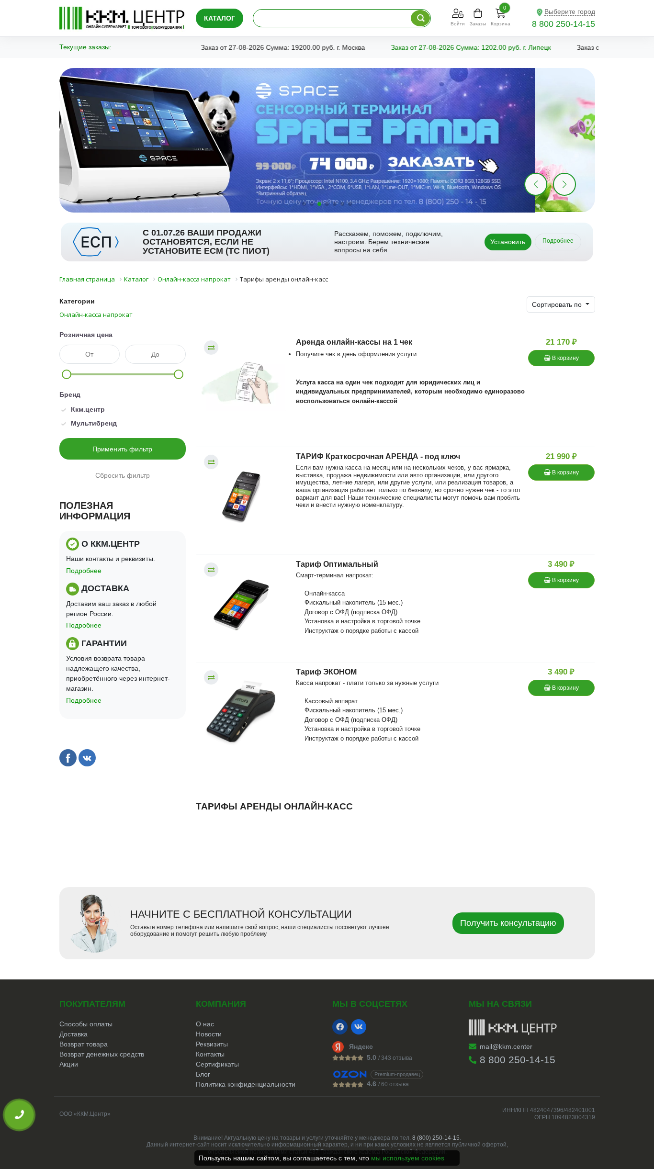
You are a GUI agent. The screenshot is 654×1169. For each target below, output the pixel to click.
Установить (507, 242)
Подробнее (558, 240)
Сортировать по (558, 304)
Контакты (210, 1054)
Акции (68, 1064)
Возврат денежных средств (101, 1054)
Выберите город (569, 11)
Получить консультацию (508, 923)
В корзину (565, 358)
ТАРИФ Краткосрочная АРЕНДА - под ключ (378, 456)
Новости (209, 1034)
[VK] (358, 1026)
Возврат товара (83, 1044)
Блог (203, 1074)
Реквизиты (212, 1044)
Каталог (219, 18)
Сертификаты (217, 1064)
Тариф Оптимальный (337, 564)
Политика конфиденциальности (245, 1084)
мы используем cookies (407, 1158)
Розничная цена (86, 334)
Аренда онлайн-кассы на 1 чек (354, 342)
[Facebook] (340, 1026)
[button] (564, 184)
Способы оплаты (86, 1024)
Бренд (69, 394)
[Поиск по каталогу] (420, 18)
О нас (205, 1024)
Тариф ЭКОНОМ (326, 672)
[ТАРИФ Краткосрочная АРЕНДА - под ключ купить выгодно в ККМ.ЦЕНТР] (241, 497)
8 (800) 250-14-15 (436, 1138)
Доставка (73, 1034)
